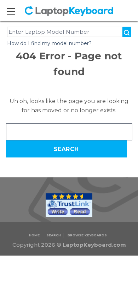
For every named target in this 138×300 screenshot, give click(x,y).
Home (34, 235)
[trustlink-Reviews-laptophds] (69, 205)
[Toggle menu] (15, 11)
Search (53, 235)
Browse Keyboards (87, 235)
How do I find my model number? (49, 43)
